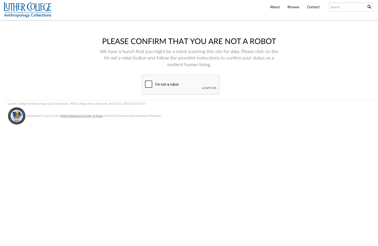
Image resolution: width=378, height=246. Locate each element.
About (275, 7)
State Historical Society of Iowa (81, 115)
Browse (293, 7)
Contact (313, 7)
